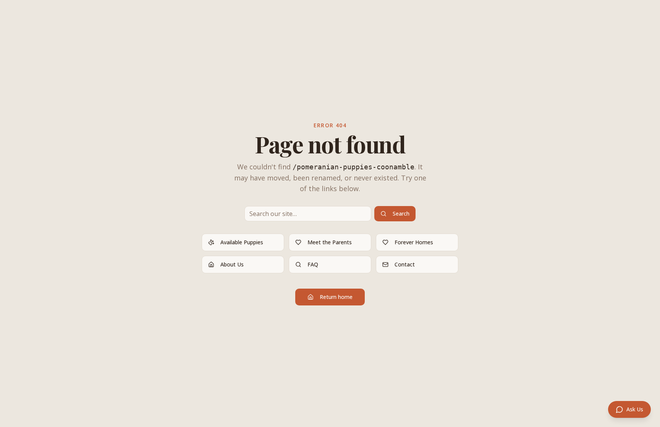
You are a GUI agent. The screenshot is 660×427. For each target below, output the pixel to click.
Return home (336, 296)
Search (401, 213)
